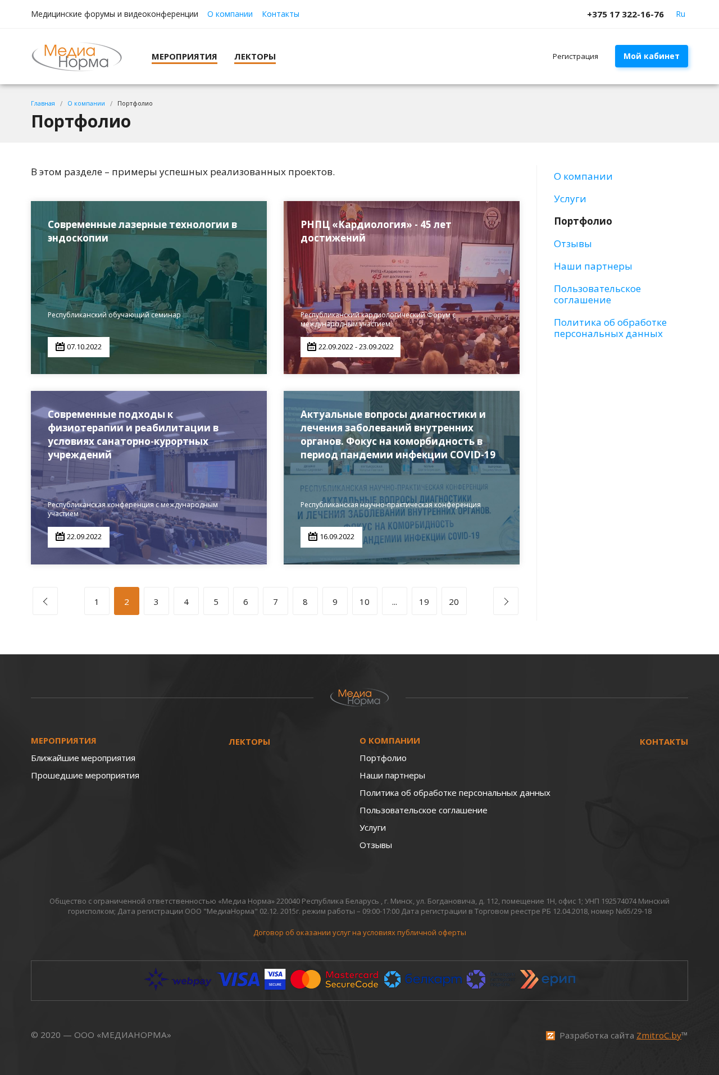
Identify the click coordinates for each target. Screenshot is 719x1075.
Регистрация (575, 56)
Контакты (280, 13)
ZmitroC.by (658, 1035)
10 (365, 601)
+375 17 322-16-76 (625, 14)
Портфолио (583, 221)
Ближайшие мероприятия (83, 757)
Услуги (570, 198)
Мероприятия (64, 740)
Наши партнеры (593, 265)
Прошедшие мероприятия (85, 775)
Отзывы (573, 243)
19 (424, 601)
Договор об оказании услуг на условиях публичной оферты (359, 932)
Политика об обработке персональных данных (610, 328)
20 (454, 601)
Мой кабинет (652, 56)
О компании (230, 13)
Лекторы (249, 741)
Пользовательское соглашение (597, 294)
